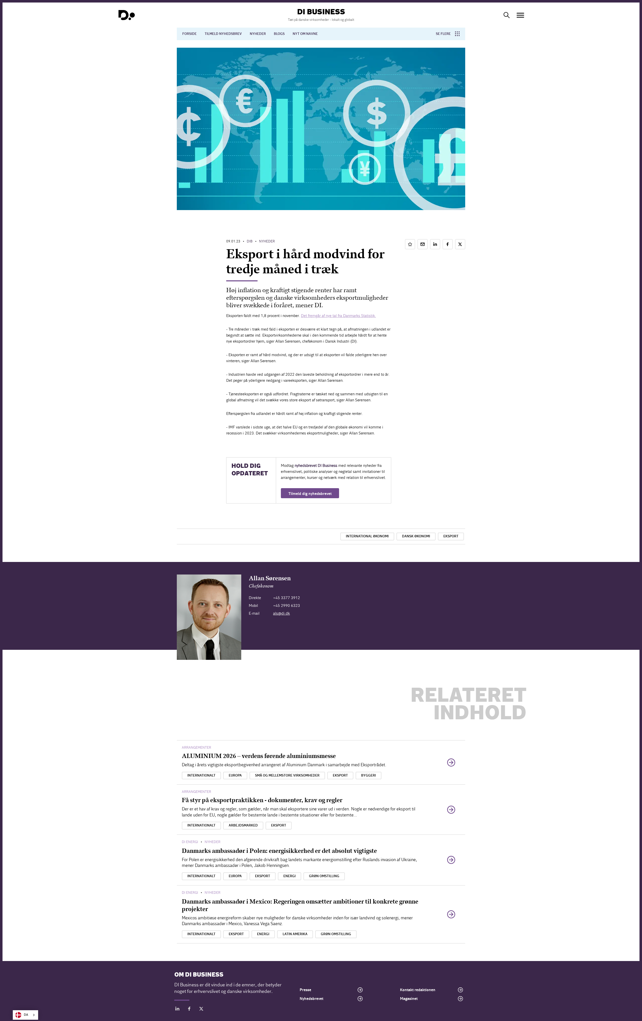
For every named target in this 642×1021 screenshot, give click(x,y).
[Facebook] (189, 1009)
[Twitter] (201, 1009)
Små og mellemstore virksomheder (287, 776)
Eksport (450, 536)
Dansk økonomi (416, 536)
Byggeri (368, 776)
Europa (235, 776)
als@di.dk (281, 613)
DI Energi (190, 842)
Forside (189, 34)
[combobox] (25, 1015)
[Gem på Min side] (410, 244)
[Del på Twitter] (460, 244)
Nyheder (258, 34)
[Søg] (506, 15)
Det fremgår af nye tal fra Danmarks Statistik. (338, 315)
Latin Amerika (295, 934)
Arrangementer (196, 747)
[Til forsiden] (126, 15)
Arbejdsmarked (243, 825)
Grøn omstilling (324, 876)
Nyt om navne (305, 34)
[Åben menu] (520, 15)
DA (26, 1015)
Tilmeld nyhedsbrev (223, 34)
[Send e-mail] (423, 244)
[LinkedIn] (177, 1009)
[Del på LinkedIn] (435, 244)
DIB (250, 241)
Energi (289, 876)
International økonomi (367, 536)
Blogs (279, 34)
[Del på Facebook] (448, 244)
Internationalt (201, 776)
